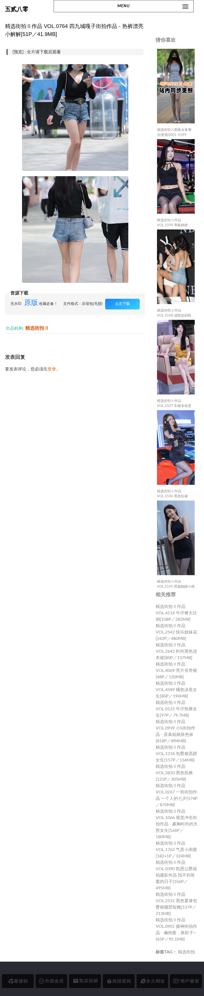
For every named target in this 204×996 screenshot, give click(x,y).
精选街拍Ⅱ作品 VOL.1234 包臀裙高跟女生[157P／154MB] (176, 753)
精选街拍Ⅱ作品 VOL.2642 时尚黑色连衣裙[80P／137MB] (176, 651)
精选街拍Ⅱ (37, 328)
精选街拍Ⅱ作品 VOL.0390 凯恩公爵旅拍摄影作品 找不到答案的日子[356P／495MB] (176, 875)
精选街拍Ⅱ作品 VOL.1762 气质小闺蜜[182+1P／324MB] (176, 849)
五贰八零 (16, 9)
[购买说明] (85, 981)
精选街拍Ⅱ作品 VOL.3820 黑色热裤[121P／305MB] (174, 772)
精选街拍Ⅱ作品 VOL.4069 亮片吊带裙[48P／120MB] (176, 670)
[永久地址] (152, 981)
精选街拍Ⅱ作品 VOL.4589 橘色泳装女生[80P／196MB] (176, 689)
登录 (52, 369)
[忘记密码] (119, 981)
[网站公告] (186, 981)
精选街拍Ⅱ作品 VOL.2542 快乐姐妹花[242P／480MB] (176, 632)
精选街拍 (186, 952)
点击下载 (122, 304)
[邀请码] (18, 981)
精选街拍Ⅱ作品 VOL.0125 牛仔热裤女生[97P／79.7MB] (176, 708)
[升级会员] (51, 981)
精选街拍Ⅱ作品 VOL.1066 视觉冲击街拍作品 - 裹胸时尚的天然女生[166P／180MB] (177, 824)
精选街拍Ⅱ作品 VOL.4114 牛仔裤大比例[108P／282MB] (176, 613)
